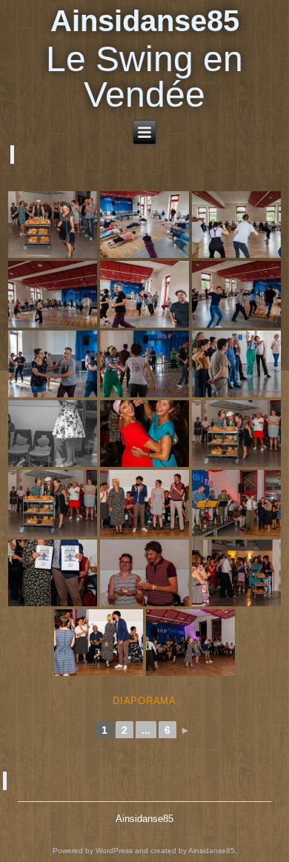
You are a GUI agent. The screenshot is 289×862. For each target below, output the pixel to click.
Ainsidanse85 (144, 20)
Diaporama (144, 700)
